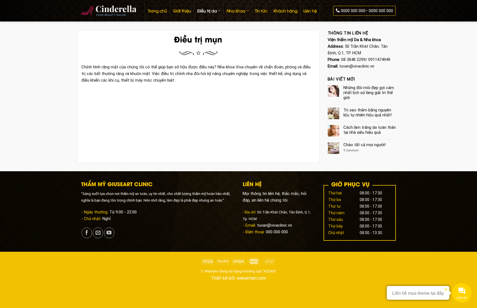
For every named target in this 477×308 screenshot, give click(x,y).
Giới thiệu (182, 10)
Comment (350, 150)
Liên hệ (310, 10)
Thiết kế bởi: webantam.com (238, 278)
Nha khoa (236, 10)
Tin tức (261, 10)
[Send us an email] (98, 232)
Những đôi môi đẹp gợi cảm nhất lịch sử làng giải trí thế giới (368, 92)
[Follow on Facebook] (87, 232)
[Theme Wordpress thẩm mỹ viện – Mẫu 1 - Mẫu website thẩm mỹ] (108, 11)
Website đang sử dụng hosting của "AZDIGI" (241, 271)
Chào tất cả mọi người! (364, 144)
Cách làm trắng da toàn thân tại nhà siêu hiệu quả (369, 130)
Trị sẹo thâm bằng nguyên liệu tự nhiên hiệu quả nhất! (367, 112)
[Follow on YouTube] (109, 232)
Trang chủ (157, 10)
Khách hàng (285, 10)
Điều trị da (207, 10)
